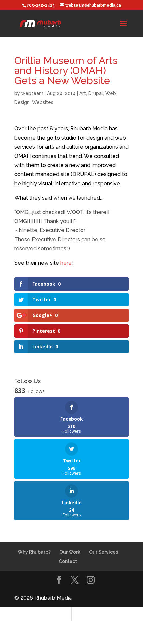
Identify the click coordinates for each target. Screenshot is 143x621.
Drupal (95, 93)
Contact (68, 561)
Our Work (69, 552)
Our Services (103, 552)
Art (82, 93)
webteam (32, 93)
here (66, 263)
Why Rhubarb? (34, 552)
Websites (42, 102)
